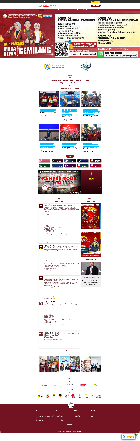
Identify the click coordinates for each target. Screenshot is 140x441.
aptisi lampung (49, 143)
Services (79, 9)
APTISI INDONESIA (43, 143)
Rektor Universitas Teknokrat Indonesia (46, 147)
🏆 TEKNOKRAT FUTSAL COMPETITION (51, 276)
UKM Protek (95, 147)
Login (81, 1)
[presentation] (83, 271)
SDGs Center (96, 9)
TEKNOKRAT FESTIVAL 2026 (49, 301)
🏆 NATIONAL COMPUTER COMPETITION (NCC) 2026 (54, 204)
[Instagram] (70, 424)
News (74, 9)
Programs (67, 9)
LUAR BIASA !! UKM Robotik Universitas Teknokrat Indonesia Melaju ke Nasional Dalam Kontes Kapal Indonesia (90, 117)
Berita (53, 143)
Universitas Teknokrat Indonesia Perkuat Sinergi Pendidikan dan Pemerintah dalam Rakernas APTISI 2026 (70, 149)
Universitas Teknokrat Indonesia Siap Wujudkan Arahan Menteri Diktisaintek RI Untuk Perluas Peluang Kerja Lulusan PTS (48, 150)
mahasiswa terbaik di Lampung (87, 147)
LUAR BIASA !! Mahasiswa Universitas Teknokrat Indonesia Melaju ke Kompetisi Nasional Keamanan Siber (91, 150)
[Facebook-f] (68, 424)
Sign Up (85, 1)
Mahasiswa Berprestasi (50, 111)
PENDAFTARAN (96, 5)
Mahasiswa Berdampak (65, 112)
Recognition (70, 378)
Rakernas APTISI (73, 144)
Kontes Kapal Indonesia (95, 111)
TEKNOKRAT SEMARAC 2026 (49, 245)
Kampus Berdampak (65, 111)
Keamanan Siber (43, 111)
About (47, 9)
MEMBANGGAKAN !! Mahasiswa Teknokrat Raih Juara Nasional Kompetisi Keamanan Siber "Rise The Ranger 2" (48, 114)
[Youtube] (72, 424)
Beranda (41, 9)
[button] (82, 187)
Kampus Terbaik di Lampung (73, 111)
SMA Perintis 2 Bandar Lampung (66, 115)
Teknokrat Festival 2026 (88, 9)
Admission (61, 9)
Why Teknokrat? (53, 9)
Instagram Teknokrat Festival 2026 (49, 327)
